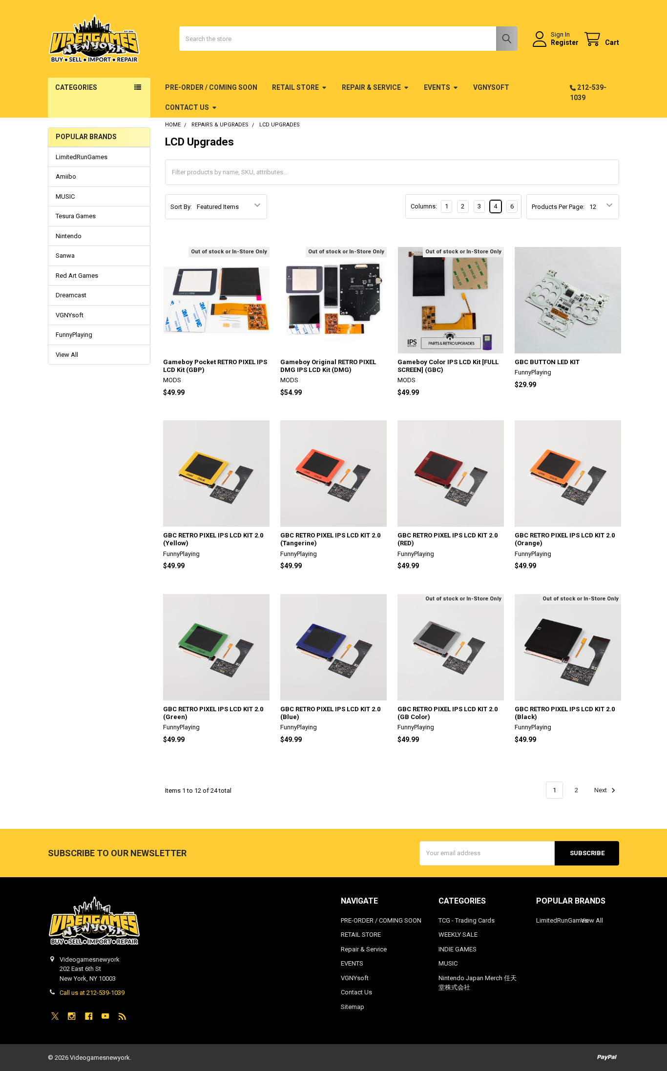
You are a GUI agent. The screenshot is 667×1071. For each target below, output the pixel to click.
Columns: (424, 206)
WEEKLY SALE (458, 934)
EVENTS (437, 87)
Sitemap (352, 1006)
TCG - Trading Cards (466, 920)
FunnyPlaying (74, 334)
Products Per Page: (558, 206)
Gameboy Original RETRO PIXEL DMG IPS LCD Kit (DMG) (328, 365)
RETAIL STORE (295, 87)
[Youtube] (105, 1016)
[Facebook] (89, 1016)
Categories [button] (76, 87)
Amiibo (66, 176)
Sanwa (65, 255)
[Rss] (122, 1016)
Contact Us (187, 107)
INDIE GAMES (457, 949)
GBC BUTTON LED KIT (547, 362)
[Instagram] (71, 1016)
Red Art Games (77, 275)
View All (67, 354)
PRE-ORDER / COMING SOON (211, 87)
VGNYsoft (491, 87)
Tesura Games (76, 216)
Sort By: (181, 206)
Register (565, 42)
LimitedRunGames (81, 157)
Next (601, 790)
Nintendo (69, 236)
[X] (55, 1016)
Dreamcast (71, 295)
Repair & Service (371, 87)
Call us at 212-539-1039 (92, 992)
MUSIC (65, 196)
